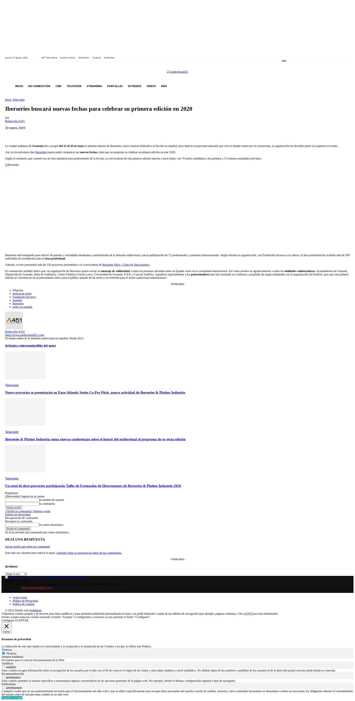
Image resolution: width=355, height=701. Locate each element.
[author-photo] (14, 328)
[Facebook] (283, 55)
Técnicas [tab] (6, 649)
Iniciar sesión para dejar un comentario (27, 546)
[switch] (3, 667)
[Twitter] (296, 55)
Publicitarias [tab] (8, 684)
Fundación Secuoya (24, 296)
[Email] (64, 133)
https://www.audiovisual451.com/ (24, 335)
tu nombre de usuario (51, 499)
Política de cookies (23, 604)
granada (17, 300)
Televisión (19, 99)
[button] (345, 86)
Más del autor (46, 345)
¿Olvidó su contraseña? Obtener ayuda (27, 511)
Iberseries (40, 152)
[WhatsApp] (38, 133)
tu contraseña (47, 503)
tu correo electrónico (51, 524)
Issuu (284, 61)
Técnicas (11, 653)
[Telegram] (78, 133)
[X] (24, 133)
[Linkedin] (291, 55)
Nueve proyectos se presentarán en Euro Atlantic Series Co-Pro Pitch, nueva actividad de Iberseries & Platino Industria (95, 392)
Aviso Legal (20, 597)
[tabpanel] (177, 660)
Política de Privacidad (18, 514)
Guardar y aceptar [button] (11, 697)
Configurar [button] (7, 620)
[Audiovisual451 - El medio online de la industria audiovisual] (177, 73)
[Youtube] (300, 55)
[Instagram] (287, 55)
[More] (91, 134)
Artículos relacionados (21, 345)
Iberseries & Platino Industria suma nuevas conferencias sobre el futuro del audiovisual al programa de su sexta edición (95, 439)
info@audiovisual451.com (36, 587)
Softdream (36, 610)
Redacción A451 (15, 121)
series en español (22, 306)
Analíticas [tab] (7, 663)
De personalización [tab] (12, 673)
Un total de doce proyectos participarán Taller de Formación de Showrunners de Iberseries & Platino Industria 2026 (93, 486)
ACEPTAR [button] (21, 620)
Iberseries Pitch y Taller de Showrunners (125, 264)
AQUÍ (248, 613)
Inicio (8, 99)
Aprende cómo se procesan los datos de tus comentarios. (89, 552)
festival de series (22, 293)
